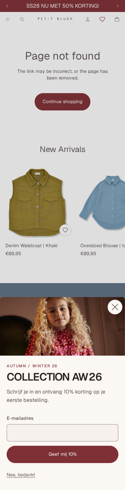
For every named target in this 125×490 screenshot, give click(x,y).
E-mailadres (20, 418)
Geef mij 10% (63, 454)
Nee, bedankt (21, 475)
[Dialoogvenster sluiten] (115, 307)
